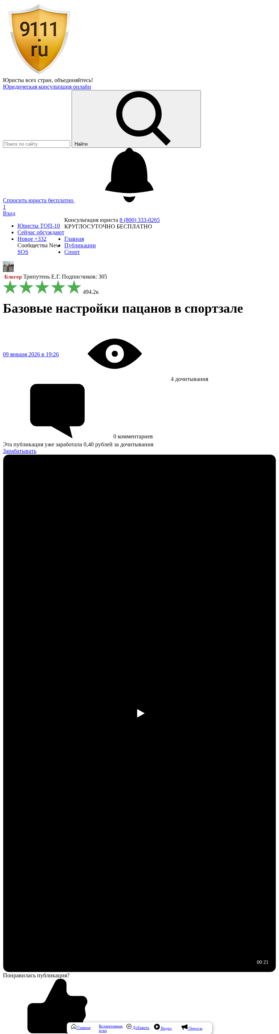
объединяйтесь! (73, 80)
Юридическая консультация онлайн (47, 87)
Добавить (140, 1027)
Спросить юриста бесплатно (39, 200)
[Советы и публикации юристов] (39, 73)
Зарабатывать (19, 451)
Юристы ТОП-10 (38, 226)
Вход (9, 213)
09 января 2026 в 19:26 (31, 354)
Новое (31, 239)
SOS (22, 252)
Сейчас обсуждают (40, 232)
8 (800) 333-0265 (140, 220)
